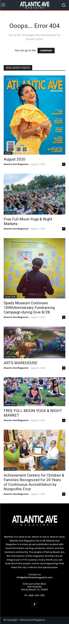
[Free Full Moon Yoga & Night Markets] (34, 194)
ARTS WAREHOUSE (20, 363)
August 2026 (14, 159)
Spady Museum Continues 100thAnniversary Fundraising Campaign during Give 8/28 (29, 307)
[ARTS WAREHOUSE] (34, 342)
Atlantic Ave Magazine (16, 164)
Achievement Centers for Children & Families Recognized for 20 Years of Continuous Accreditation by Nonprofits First (34, 482)
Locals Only (10, 213)
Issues (8, 153)
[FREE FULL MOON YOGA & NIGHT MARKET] (34, 391)
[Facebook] (34, 604)
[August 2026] (34, 115)
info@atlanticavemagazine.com (34, 577)
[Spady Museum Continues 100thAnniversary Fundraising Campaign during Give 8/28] (34, 268)
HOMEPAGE (46, 50)
